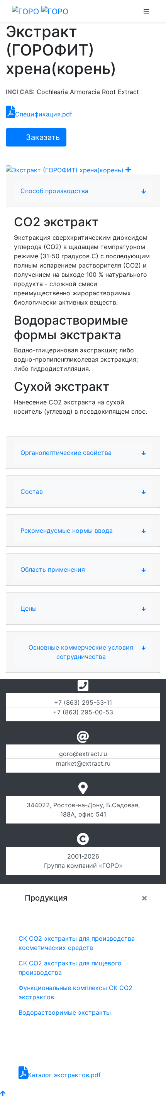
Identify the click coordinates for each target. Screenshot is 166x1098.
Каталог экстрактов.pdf (64, 1075)
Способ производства (54, 191)
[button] (146, 11)
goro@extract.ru (83, 754)
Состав (31, 491)
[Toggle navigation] (106, 11)
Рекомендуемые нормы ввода (66, 530)
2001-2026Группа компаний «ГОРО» (83, 860)
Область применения (52, 569)
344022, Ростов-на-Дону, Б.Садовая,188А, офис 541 (83, 809)
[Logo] (40, 11)
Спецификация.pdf (43, 114)
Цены (28, 608)
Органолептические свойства (66, 452)
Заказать (42, 137)
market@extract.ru (83, 763)
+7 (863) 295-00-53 (83, 712)
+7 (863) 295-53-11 (83, 702)
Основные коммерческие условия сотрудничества (81, 651)
